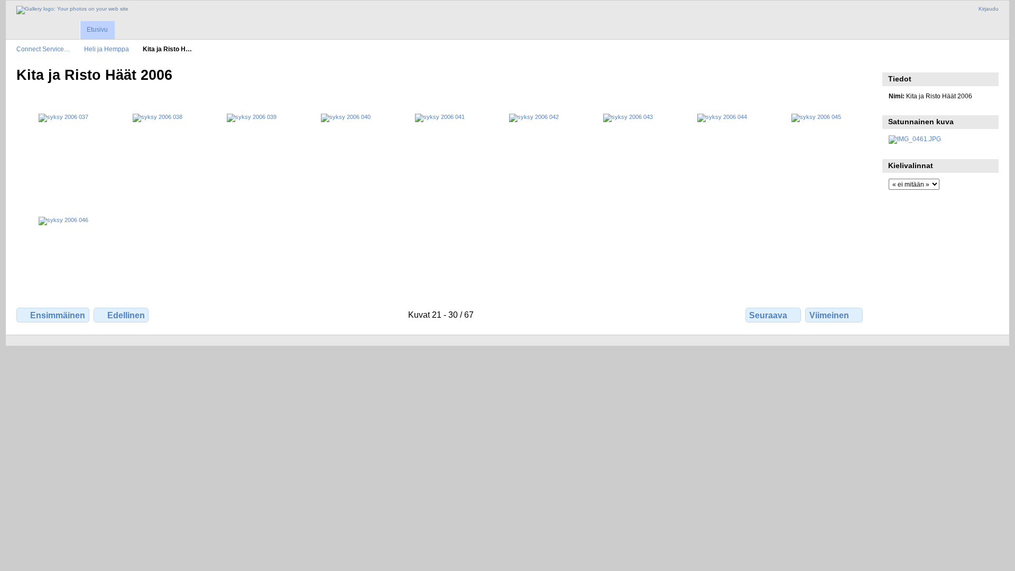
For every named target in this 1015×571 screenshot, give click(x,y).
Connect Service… (43, 48)
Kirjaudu (989, 9)
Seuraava (768, 315)
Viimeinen (829, 315)
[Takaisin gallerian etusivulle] (72, 10)
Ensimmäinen (57, 315)
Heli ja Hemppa (106, 48)
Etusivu (97, 29)
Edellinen (126, 315)
